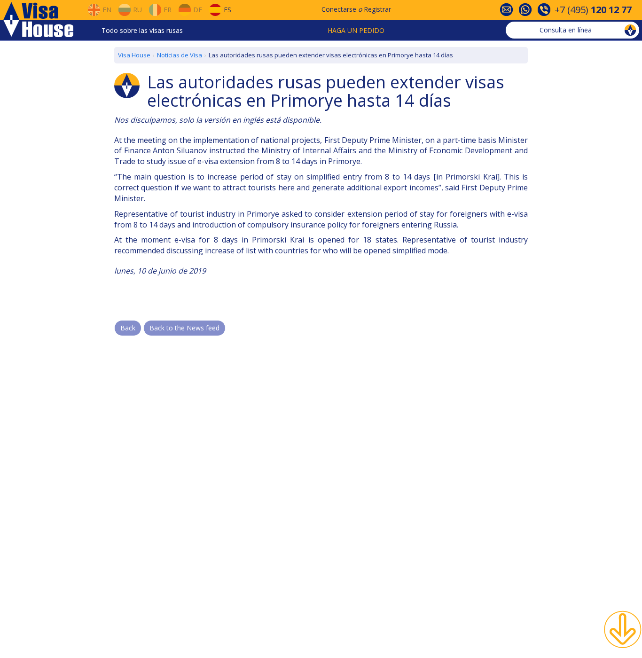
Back (127, 327)
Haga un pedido (356, 30)
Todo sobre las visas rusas (142, 30)
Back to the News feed (184, 327)
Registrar (377, 9)
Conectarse (338, 9)
